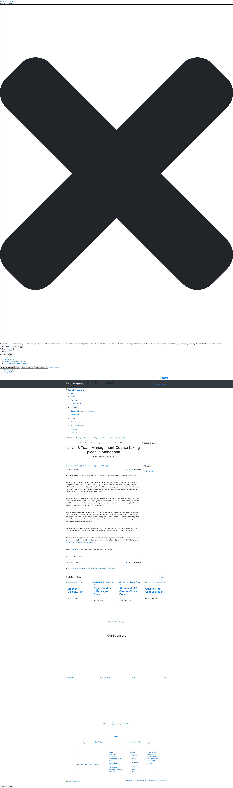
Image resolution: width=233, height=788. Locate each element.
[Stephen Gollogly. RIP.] (74, 582)
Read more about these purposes (15, 363)
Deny (17, 367)
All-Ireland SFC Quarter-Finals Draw (128, 591)
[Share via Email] (132, 469)
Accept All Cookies (7, 367)
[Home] (118, 393)
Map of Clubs (120, 438)
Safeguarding (75, 422)
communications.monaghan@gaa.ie (89, 764)
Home (82, 443)
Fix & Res (74, 400)
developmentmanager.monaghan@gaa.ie (80, 542)
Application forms (74, 568)
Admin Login (151, 752)
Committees (75, 414)
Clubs (111, 438)
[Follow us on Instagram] (166, 378)
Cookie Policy (8, 370)
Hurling (94, 438)
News (111, 752)
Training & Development (107, 568)
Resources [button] (75, 429)
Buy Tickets (99, 742)
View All (162, 577)
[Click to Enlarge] (103, 466)
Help (130, 780)
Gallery (78, 438)
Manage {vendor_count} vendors (15, 361)
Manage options (9, 357)
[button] (116, 174)
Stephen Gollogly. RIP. (75, 590)
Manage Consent (6, 787)
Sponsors (74, 407)
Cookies (152, 780)
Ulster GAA (151, 761)
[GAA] (105, 724)
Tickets (86, 438)
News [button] (73, 396)
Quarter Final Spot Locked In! (154, 590)
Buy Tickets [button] (75, 404)
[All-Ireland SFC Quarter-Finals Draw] (129, 583)
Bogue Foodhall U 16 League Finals (102, 591)
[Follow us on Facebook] (164, 378)
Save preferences (41, 367)
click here (74, 549)
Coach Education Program (89, 568)
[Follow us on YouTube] (167, 378)
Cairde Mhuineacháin (160, 384)
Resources (112, 772)
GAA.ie (149, 763)
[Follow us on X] (165, 378)
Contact (74, 433)
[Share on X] (129, 469)
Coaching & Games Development (82, 411)
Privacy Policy (8, 372)
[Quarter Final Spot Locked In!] (154, 582)
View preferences (27, 367)
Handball (103, 438)
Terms (162, 780)
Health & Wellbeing (77, 425)
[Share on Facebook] (127, 469)
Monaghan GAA (152, 759)
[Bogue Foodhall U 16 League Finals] (103, 583)
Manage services (9, 359)
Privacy (142, 780)
